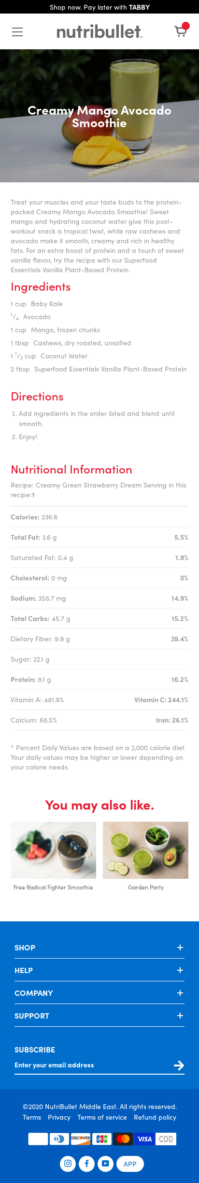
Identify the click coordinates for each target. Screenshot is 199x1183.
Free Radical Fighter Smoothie (53, 887)
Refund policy (155, 1117)
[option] (53, 862)
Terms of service (102, 1117)
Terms (32, 1117)
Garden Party (146, 887)
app (130, 1163)
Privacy (59, 1117)
